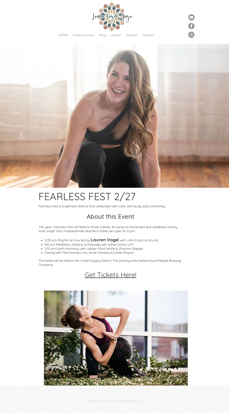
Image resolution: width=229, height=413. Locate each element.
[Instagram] (191, 35)
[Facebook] (191, 26)
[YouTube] (191, 17)
